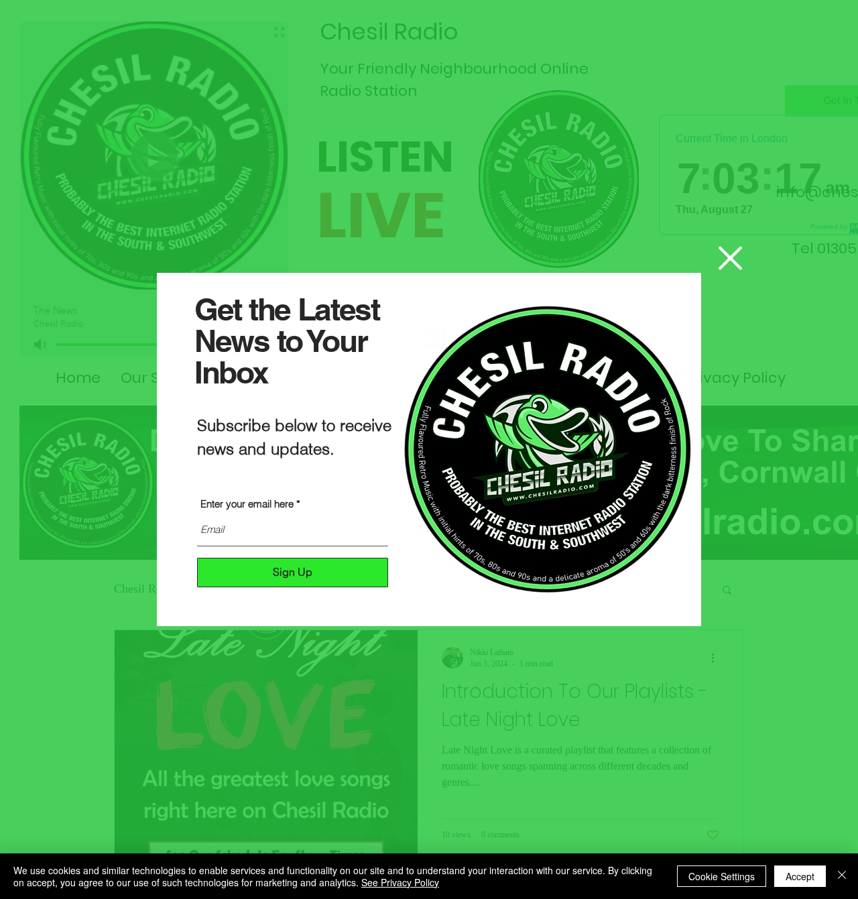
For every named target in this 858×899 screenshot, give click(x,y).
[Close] (842, 876)
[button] (730, 258)
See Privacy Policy (400, 882)
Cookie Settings (721, 876)
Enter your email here (247, 504)
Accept (800, 876)
